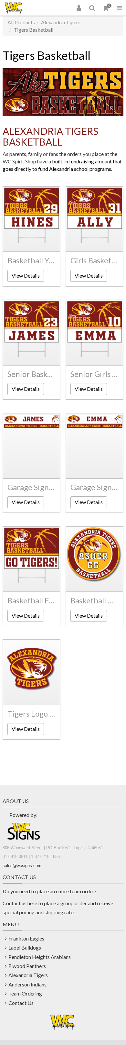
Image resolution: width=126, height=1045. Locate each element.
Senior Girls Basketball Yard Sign (94, 374)
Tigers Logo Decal (31, 714)
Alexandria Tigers (60, 22)
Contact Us (21, 1003)
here (32, 903)
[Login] (79, 8)
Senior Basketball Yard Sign (31, 374)
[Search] (92, 8)
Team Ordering (25, 993)
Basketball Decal (94, 600)
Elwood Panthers (27, 966)
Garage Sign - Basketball (31, 487)
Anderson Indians (27, 984)
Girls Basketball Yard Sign (94, 260)
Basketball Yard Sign (31, 260)
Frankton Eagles (26, 938)
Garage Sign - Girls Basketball (94, 487)
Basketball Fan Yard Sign (31, 600)
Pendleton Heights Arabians (39, 957)
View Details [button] (26, 275)
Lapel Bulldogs (24, 947)
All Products (21, 22)
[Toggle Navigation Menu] (119, 8)
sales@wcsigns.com (22, 865)
